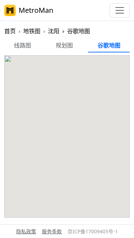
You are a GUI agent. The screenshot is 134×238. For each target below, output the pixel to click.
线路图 (22, 45)
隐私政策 (26, 231)
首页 (10, 31)
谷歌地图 (109, 45)
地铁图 (31, 31)
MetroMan (36, 10)
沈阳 (53, 31)
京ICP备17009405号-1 (93, 231)
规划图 (64, 45)
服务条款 (52, 231)
